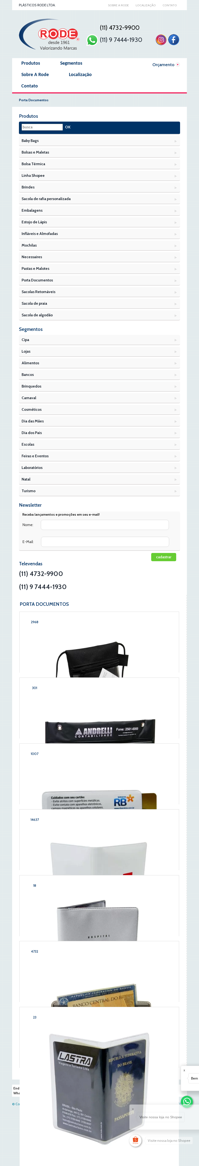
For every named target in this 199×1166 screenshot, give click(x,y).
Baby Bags (30, 140)
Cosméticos (31, 409)
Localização (146, 5)
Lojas (26, 351)
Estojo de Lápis (34, 222)
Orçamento (163, 64)
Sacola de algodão (37, 315)
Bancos (28, 374)
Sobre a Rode (118, 5)
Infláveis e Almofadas (40, 233)
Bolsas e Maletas (35, 152)
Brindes (28, 187)
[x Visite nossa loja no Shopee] (135, 1141)
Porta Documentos (37, 280)
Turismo (28, 491)
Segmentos (71, 63)
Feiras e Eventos (35, 456)
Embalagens (32, 210)
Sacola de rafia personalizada (46, 198)
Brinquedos (31, 386)
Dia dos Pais (32, 432)
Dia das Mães (33, 421)
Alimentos (30, 363)
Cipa (25, 339)
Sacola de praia (34, 303)
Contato (170, 5)
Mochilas (29, 245)
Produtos (30, 63)
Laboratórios (32, 467)
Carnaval (29, 398)
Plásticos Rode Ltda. (37, 5)
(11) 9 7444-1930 (120, 39)
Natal (26, 479)
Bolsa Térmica (33, 164)
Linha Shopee (33, 175)
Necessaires (32, 257)
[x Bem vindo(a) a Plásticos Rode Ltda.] (187, 1102)
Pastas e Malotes (35, 268)
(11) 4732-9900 (41, 574)
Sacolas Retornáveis (38, 291)
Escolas (28, 444)
